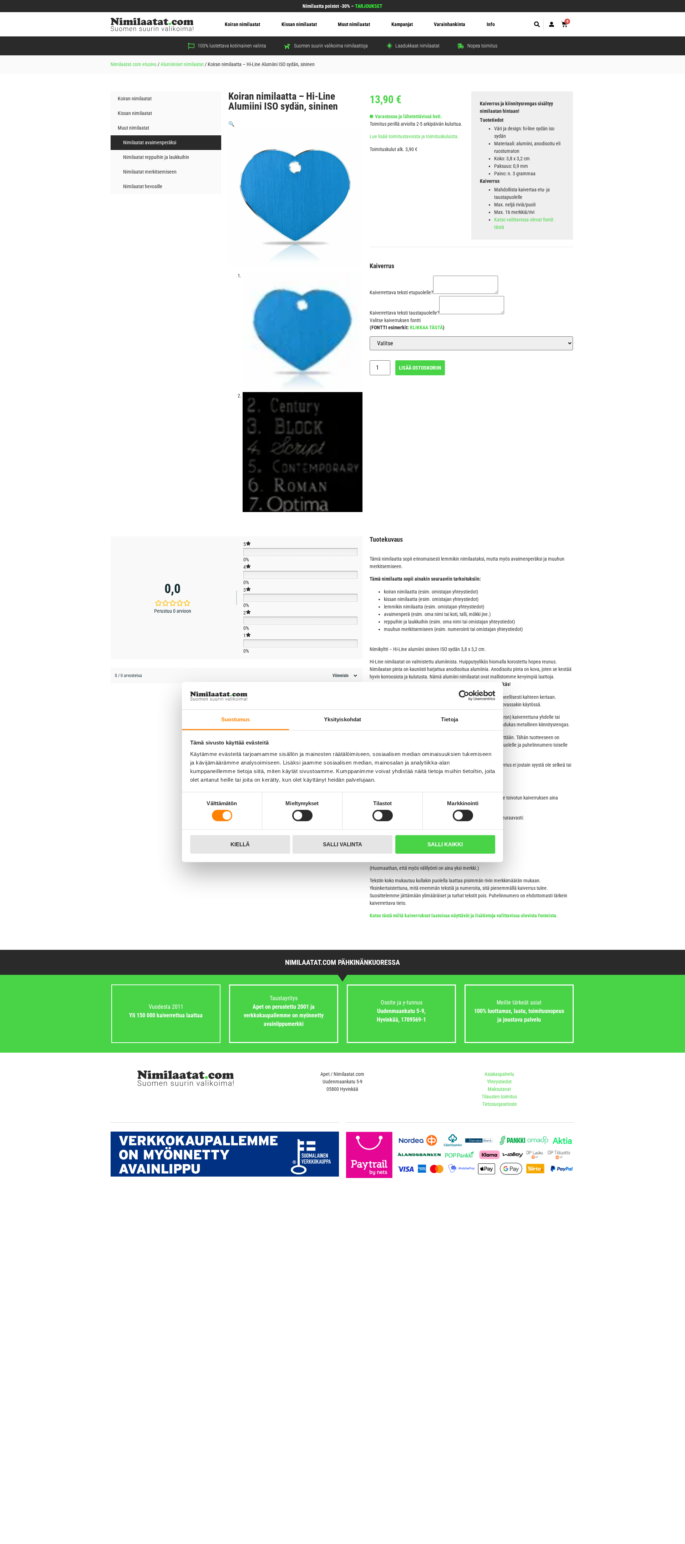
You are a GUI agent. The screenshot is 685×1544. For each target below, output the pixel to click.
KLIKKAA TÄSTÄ (426, 327)
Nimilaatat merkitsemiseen (150, 172)
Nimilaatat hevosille (142, 186)
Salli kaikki (445, 844)
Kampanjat (402, 24)
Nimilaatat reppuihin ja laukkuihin (156, 157)
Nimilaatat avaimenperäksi (149, 142)
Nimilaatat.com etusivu (134, 64)
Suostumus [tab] (235, 719)
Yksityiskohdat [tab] (342, 719)
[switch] (302, 815)
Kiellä (240, 844)
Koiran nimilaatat (242, 24)
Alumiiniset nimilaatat (182, 64)
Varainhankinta (449, 24)
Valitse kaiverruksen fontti (395, 320)
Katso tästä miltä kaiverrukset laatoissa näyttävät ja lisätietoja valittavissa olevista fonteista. (464, 915)
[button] (537, 24)
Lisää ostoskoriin (420, 368)
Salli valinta (342, 844)
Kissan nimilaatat (299, 24)
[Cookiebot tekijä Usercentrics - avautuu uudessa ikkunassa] (464, 695)
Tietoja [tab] (449, 719)
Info (491, 24)
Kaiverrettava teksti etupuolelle (401, 292)
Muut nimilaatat (354, 24)
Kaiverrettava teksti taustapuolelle (404, 312)
